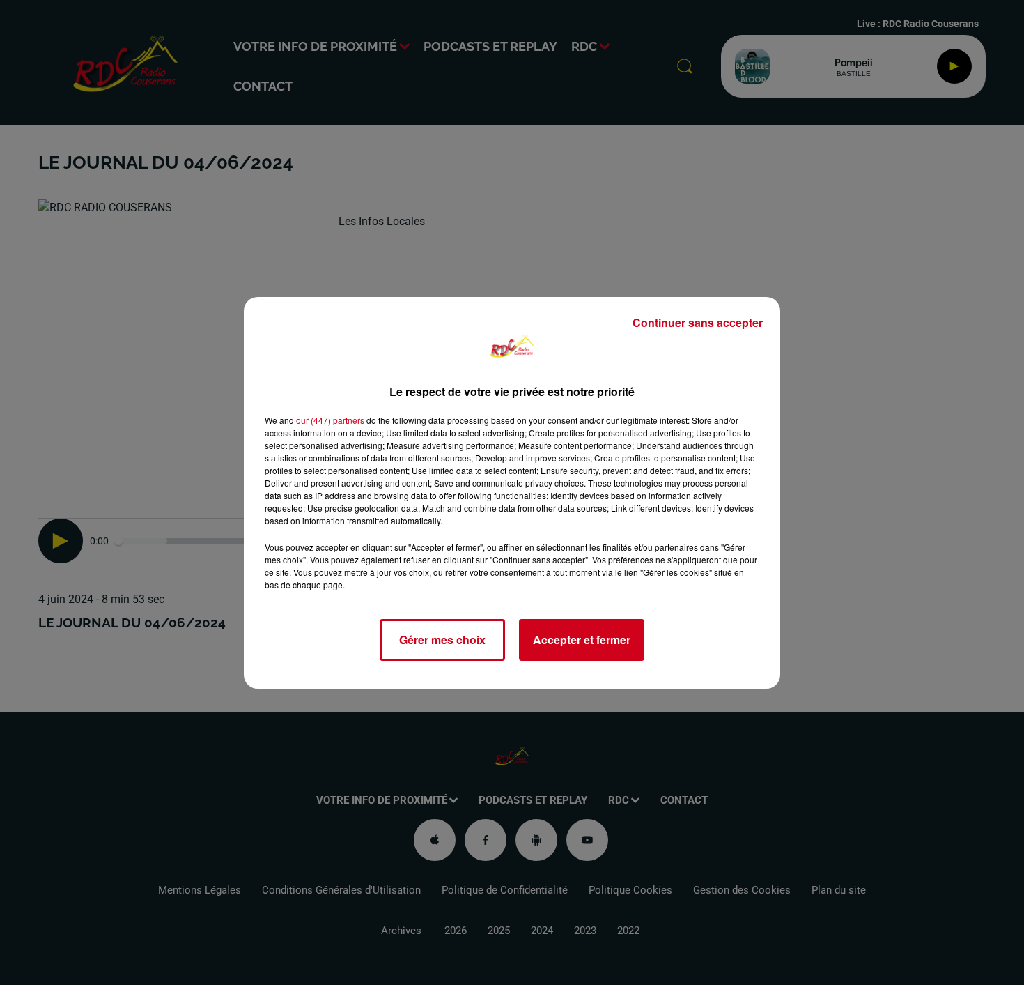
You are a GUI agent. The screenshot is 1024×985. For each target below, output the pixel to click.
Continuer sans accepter (698, 322)
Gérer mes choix (442, 640)
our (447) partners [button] (330, 420)
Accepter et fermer (581, 640)
